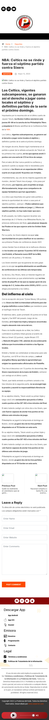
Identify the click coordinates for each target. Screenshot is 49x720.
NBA (8, 129)
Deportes (18, 44)
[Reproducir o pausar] (14, 715)
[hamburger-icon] (45, 36)
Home (8, 44)
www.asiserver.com (36, 704)
